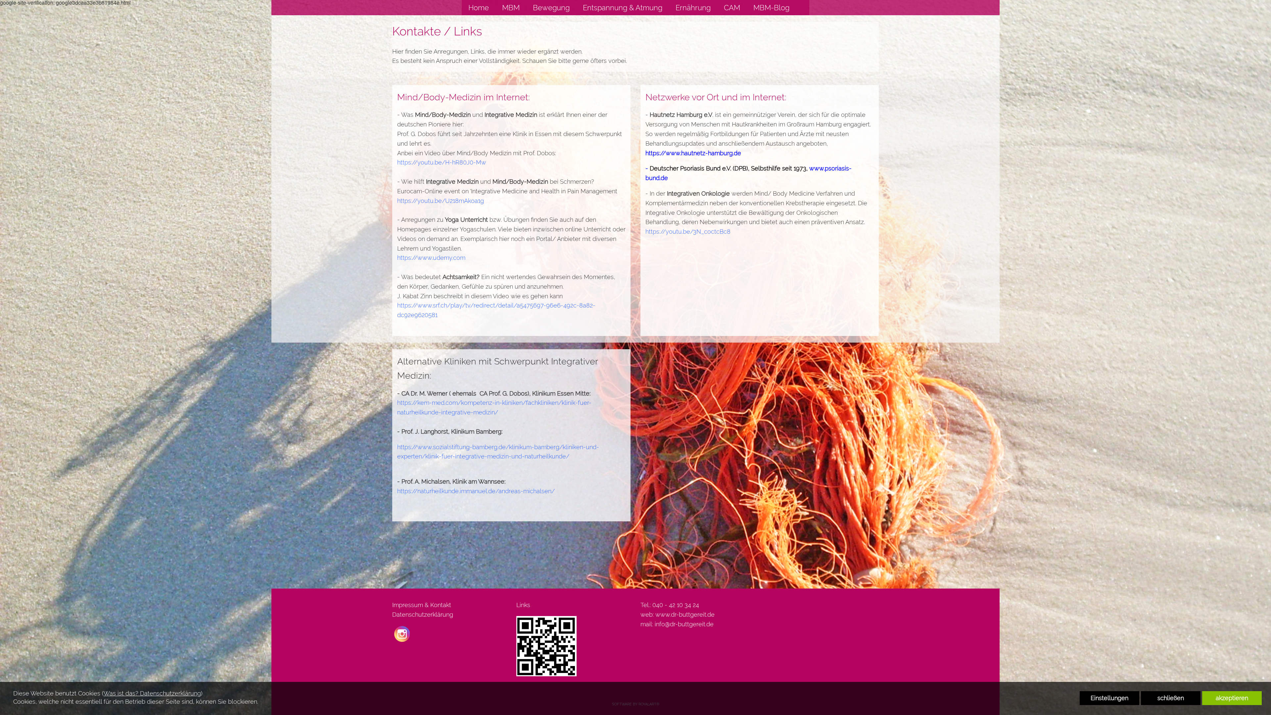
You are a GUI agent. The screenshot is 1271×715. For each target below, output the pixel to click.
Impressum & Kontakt (421, 604)
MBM (511, 7)
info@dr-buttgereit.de (684, 624)
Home (478, 7)
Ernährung (693, 7)
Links (523, 604)
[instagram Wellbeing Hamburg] (402, 633)
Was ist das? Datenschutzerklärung (152, 693)
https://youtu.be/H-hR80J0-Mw (441, 162)
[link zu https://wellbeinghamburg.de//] (802, 7)
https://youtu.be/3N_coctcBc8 (687, 231)
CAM (732, 7)
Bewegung (551, 7)
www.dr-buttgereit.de (685, 614)
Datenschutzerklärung (422, 614)
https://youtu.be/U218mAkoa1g (440, 200)
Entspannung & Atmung (622, 7)
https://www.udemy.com (431, 257)
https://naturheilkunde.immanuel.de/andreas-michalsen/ (476, 491)
